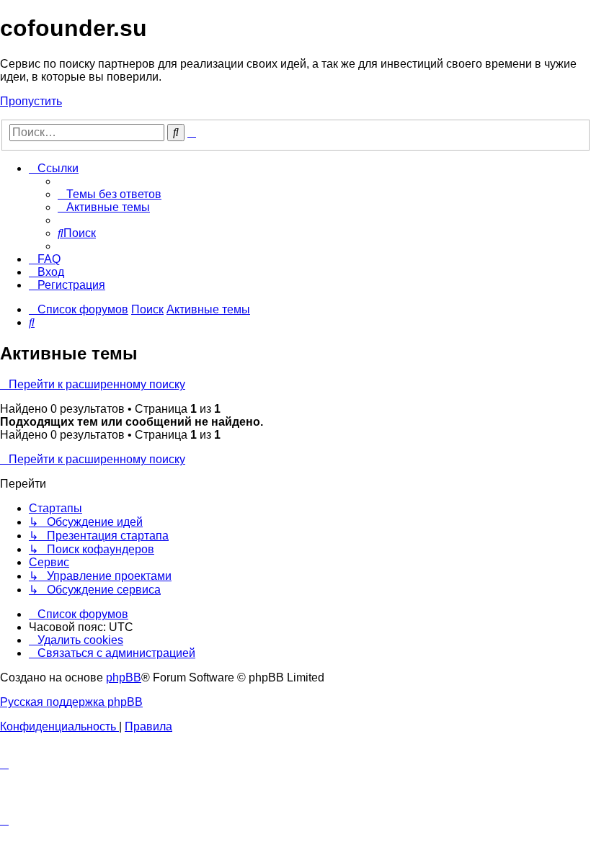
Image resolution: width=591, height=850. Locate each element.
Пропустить (31, 101)
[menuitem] (109, 194)
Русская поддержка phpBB (71, 702)
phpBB (123, 677)
